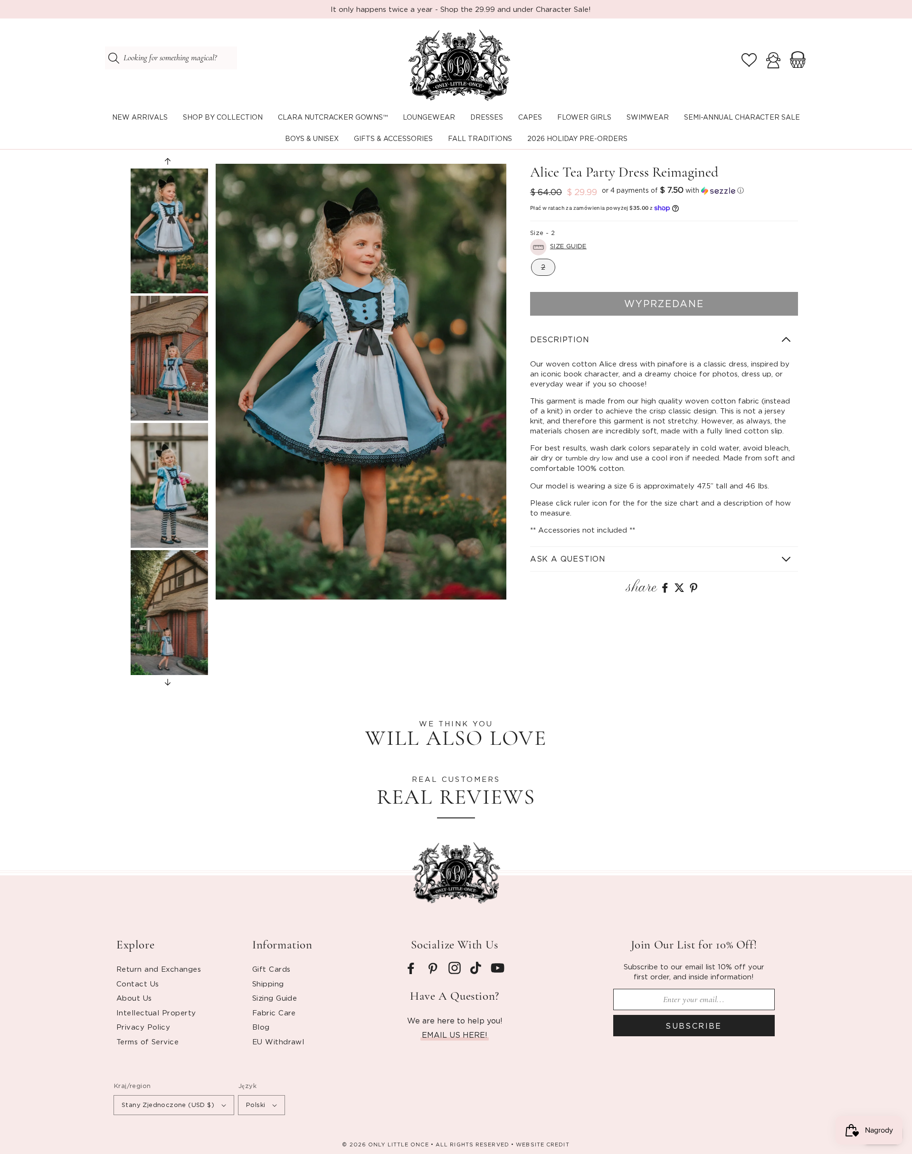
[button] (222, 117)
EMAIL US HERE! (454, 1035)
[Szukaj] (113, 57)
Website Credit (542, 1144)
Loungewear (429, 117)
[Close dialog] (368, 971)
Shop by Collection (223, 117)
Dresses (486, 117)
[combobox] (171, 58)
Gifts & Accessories (393, 138)
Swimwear (648, 117)
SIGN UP (102, 1109)
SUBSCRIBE (693, 1026)
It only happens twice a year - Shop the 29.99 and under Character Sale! (461, 9)
